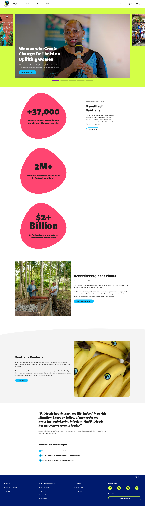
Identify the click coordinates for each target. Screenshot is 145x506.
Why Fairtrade (17, 4)
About (8, 483)
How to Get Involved (48, 483)
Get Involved (49, 4)
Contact (78, 483)
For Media (43, 491)
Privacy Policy (79, 491)
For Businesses (45, 487)
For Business (38, 4)
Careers (8, 491)
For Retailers (44, 495)
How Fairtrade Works (11, 487)
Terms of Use (79, 487)
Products (28, 4)
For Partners (44, 498)
